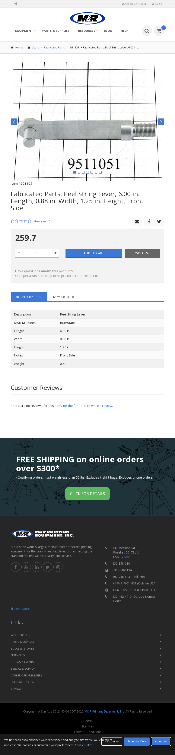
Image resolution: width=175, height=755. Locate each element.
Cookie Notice (84, 745)
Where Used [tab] (65, 297)
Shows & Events (22, 662)
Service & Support (24, 668)
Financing (18, 655)
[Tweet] (159, 221)
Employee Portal (23, 682)
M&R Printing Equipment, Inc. (104, 711)
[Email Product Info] (137, 221)
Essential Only (137, 741)
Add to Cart (94, 253)
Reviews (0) (43, 221)
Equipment (24, 31)
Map (127, 557)
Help (124, 31)
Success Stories (22, 648)
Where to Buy (20, 635)
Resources (86, 31)
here (75, 275)
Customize (112, 741)
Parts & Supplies (55, 31)
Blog (108, 31)
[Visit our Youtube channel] (26, 567)
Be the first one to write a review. (88, 405)
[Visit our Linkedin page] (37, 567)
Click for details (87, 493)
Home (19, 47)
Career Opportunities (26, 675)
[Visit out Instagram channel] (58, 567)
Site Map (88, 726)
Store (35, 47)
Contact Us (19, 689)
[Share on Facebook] (149, 221)
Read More (22, 609)
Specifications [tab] (30, 297)
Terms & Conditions (87, 732)
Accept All (161, 741)
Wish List (142, 253)
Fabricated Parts (54, 47)
